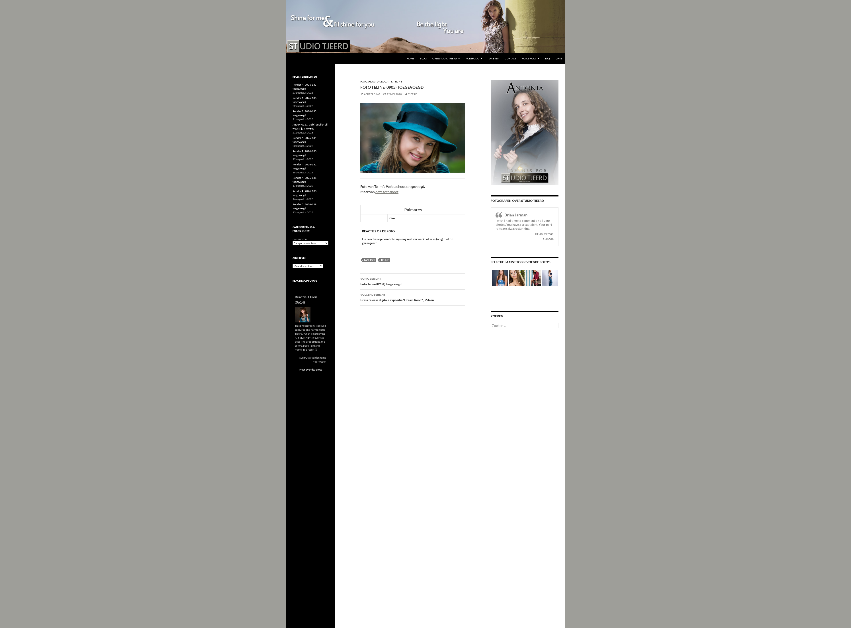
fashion (369, 260)
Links (559, 58)
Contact (510, 58)
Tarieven (493, 58)
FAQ (547, 58)
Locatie (386, 81)
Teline (397, 81)
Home (410, 58)
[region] (425, 26)
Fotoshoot (529, 58)
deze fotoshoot (386, 192)
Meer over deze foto (310, 369)
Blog (423, 58)
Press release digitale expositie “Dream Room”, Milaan (397, 297)
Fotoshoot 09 (370, 81)
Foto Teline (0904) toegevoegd (381, 281)
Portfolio (472, 58)
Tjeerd (412, 94)
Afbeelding (372, 94)
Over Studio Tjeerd (444, 58)
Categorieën (300, 239)
